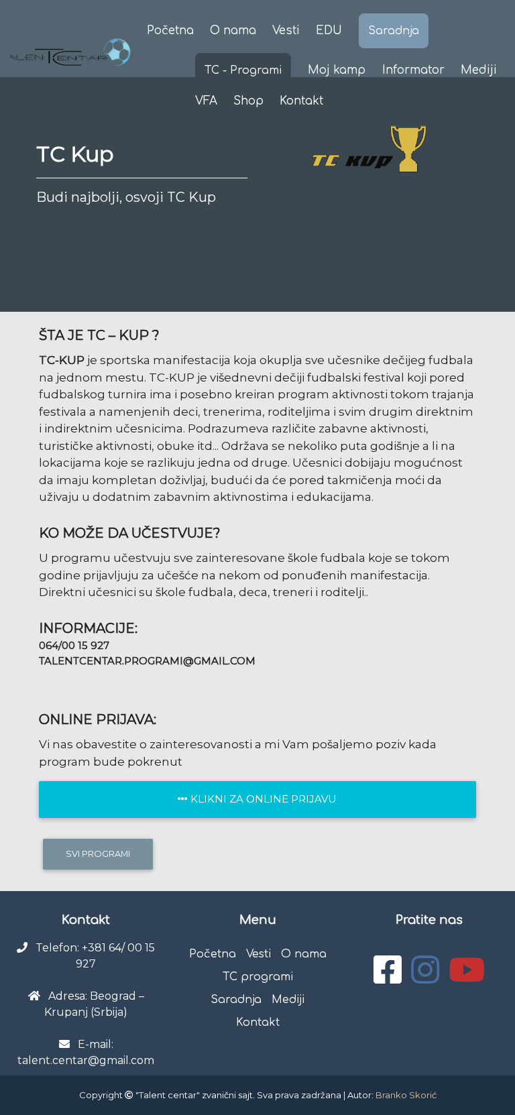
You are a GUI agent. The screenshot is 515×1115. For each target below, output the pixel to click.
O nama (233, 30)
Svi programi (98, 853)
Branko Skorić (406, 1095)
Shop (248, 101)
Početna (170, 30)
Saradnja (393, 31)
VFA (206, 101)
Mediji (479, 70)
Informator (413, 70)
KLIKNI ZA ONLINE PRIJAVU (262, 799)
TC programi (258, 977)
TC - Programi (243, 70)
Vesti (286, 30)
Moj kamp (336, 70)
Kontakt (258, 1022)
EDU (329, 30)
